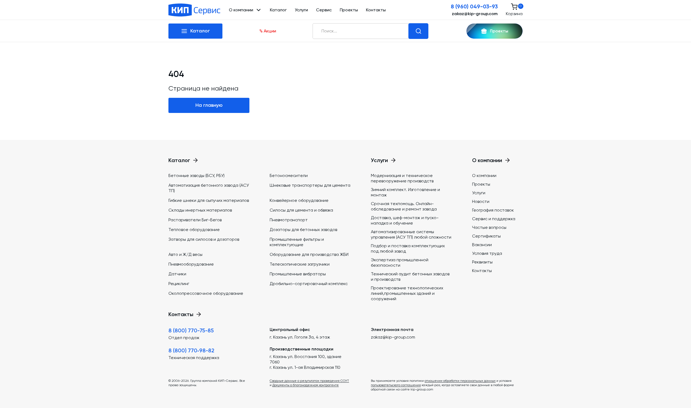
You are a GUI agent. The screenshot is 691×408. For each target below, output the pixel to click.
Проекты (349, 9)
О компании (484, 175)
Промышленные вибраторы (298, 273)
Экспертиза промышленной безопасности (399, 262)
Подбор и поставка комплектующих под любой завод (408, 248)
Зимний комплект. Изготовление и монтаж (405, 192)
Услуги (301, 9)
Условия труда (487, 253)
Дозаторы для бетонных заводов (303, 229)
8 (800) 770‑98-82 (191, 350)
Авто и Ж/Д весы (185, 254)
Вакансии (482, 244)
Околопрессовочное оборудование (205, 293)
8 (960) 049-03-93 (474, 6)
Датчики (177, 273)
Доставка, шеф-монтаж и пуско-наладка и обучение (405, 220)
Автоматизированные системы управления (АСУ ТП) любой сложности (411, 234)
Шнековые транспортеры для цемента (310, 185)
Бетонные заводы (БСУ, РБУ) (196, 175)
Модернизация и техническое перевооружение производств (402, 178)
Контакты (376, 9)
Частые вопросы (489, 227)
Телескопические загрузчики (300, 264)
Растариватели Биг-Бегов (195, 219)
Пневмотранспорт (289, 219)
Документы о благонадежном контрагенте (305, 385)
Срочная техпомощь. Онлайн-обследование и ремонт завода (404, 206)
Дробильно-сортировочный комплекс (309, 283)
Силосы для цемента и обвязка (301, 210)
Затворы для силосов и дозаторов (203, 239)
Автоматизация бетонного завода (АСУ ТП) (208, 188)
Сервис (324, 9)
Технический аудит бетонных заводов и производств (410, 276)
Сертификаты (486, 236)
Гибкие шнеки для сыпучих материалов (208, 200)
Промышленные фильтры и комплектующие (297, 242)
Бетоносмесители (289, 175)
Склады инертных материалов (200, 210)
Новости (480, 201)
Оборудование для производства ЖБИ (309, 254)
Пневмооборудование (191, 264)
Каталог (278, 9)
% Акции (267, 31)
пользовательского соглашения (396, 385)
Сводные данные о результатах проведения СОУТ (309, 381)
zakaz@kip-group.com (475, 13)
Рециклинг (178, 283)
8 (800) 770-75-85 (191, 330)
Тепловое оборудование (194, 229)
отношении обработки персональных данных (460, 381)
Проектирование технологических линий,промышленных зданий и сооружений (407, 293)
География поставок (493, 210)
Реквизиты (482, 262)
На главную (209, 105)
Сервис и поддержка (493, 218)
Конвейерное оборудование (299, 200)
